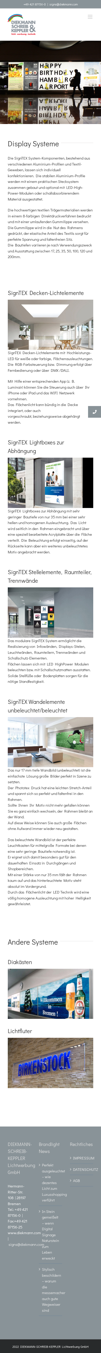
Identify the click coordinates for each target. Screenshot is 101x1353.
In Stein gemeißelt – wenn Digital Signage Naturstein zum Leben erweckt (50, 1235)
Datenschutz (82, 1169)
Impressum (82, 1157)
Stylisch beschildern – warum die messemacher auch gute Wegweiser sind (51, 1290)
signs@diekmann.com (63, 4)
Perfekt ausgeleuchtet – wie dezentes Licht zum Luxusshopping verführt (51, 1182)
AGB (76, 1180)
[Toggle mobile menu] (90, 16)
